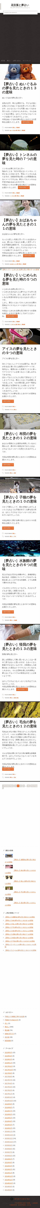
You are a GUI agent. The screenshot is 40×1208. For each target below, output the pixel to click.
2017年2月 (8, 1090)
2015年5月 (8, 1159)
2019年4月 (8, 1056)
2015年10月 (9, 1142)
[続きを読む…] (27, 122)
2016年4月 (8, 1121)
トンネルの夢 (13, 196)
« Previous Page (8, 786)
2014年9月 (8, 1186)
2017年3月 (8, 1087)
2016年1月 (8, 1131)
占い (6, 1023)
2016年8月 (8, 1107)
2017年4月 (8, 1083)
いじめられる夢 (13, 324)
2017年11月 (9, 1066)
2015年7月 (8, 1152)
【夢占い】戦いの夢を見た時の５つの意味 (19, 924)
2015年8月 (8, 1149)
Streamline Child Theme (22, 1203)
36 (28, 786)
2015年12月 (9, 1135)
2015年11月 (9, 1138)
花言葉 (3, 60)
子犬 (15, 536)
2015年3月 (8, 1166)
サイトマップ (27, 60)
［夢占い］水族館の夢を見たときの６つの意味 (19, 565)
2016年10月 (9, 1101)
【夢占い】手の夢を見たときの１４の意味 (19, 927)
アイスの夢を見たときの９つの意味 (19, 351)
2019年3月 (8, 1059)
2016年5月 (8, 1118)
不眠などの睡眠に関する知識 (14, 1016)
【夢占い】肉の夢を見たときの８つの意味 (19, 920)
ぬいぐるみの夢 (13, 130)
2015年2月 (8, 1169)
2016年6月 (8, 1114)
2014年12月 (9, 1176)
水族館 (15, 620)
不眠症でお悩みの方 (11, 1020)
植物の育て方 (9, 1034)
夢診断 (18, 127)
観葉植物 (8, 1040)
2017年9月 (8, 1073)
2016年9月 (8, 1104)
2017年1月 (8, 1094)
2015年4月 (8, 1162)
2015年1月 (8, 1173)
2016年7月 (8, 1111)
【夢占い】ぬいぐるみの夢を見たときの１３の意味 (19, 88)
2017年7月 (8, 1080)
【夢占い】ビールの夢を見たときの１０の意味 (20, 950)
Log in (29, 1205)
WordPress (22, 1205)
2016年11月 (9, 1097)
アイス (11, 409)
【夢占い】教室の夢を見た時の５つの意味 (19, 938)
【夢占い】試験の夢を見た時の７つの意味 (19, 934)
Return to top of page (22, 1199)
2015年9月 (8, 1145)
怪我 (15, 697)
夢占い (9, 60)
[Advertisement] (20, 37)
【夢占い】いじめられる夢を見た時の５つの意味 (19, 279)
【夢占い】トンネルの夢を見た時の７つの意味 (19, 159)
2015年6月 (8, 1156)
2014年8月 (8, 1190)
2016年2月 (8, 1128)
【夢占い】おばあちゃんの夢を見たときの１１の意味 (19, 224)
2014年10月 (9, 1183)
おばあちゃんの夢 (14, 264)
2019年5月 (8, 1052)
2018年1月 (8, 1063)
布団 (15, 473)
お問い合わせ (17, 60)
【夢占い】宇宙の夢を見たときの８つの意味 (20, 941)
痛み (18, 697)
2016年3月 (8, 1125)
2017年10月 (9, 1070)
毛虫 (15, 777)
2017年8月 (8, 1076)
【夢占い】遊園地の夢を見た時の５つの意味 (20, 917)
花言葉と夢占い (20, 5)
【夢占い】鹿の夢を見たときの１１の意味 (19, 931)
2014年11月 (9, 1180)
